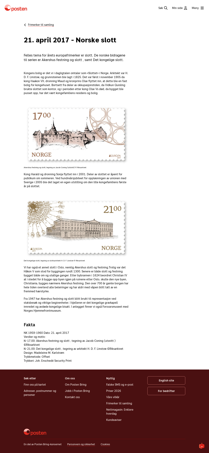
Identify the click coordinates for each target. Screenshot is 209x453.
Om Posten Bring (75, 384)
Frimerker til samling (41, 24)
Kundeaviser (114, 420)
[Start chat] (202, 446)
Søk (160, 8)
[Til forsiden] (16, 8)
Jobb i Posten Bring (77, 391)
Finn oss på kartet (35, 384)
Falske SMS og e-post (119, 384)
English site (166, 380)
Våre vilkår (112, 397)
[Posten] (35, 432)
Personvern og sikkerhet (81, 444)
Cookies (105, 444)
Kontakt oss (72, 397)
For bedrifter (166, 391)
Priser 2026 (113, 391)
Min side (177, 8)
